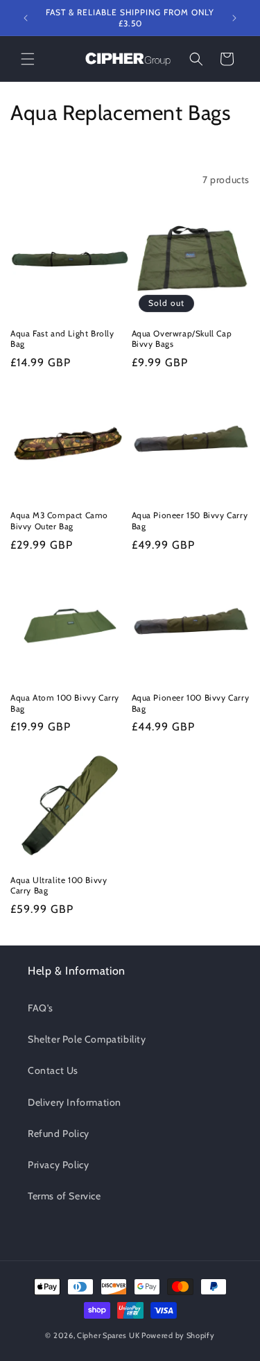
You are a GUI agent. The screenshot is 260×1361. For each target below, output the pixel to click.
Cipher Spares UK (108, 1335)
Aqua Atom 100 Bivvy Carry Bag (64, 703)
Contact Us (53, 1070)
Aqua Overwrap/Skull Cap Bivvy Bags (182, 339)
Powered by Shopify (178, 1335)
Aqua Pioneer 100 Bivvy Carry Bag (191, 703)
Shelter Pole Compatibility (87, 1039)
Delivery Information (74, 1102)
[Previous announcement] (25, 18)
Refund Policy (58, 1133)
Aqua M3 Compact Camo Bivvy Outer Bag (59, 520)
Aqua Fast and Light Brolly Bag (62, 339)
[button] (27, 59)
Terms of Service (64, 1196)
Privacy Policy (58, 1164)
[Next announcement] (234, 18)
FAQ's (40, 1008)
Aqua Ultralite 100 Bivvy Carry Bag (58, 885)
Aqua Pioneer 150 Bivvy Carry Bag (190, 520)
